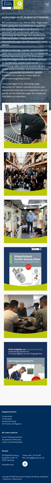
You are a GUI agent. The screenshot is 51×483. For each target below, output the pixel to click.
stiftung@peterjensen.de (35, 458)
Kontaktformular (8, 464)
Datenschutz (17, 479)
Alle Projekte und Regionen (11, 424)
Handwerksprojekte (9, 421)
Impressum (7, 479)
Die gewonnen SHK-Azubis (11, 439)
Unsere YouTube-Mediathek (12, 442)
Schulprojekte (7, 419)
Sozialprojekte (7, 416)
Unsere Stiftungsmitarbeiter (12, 437)
